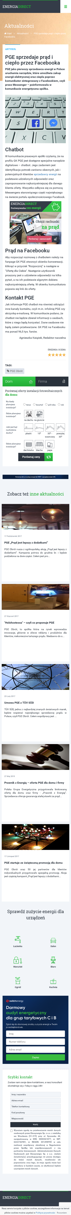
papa (49, 450)
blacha (39, 450)
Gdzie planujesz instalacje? (13, 415)
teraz (28, 405)
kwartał (39, 405)
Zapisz (35, 1057)
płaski (29, 433)
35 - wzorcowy (50, 435)
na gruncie (39, 420)
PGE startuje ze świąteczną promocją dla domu (33, 862)
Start (9, 33)
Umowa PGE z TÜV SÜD (19, 702)
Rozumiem (62, 1213)
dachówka (28, 450)
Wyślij (35, 1124)
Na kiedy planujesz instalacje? (11, 404)
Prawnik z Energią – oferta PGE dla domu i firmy (34, 782)
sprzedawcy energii (45, 174)
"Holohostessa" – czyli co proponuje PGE (29, 622)
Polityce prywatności (45, 1213)
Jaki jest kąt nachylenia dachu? (11, 430)
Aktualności (22, 33)
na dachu (28, 420)
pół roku (52, 405)
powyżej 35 (60, 435)
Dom (9, 381)
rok (62, 405)
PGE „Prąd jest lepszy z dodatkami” (26, 542)
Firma (42, 381)
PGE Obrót (16, 371)
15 (39, 433)
